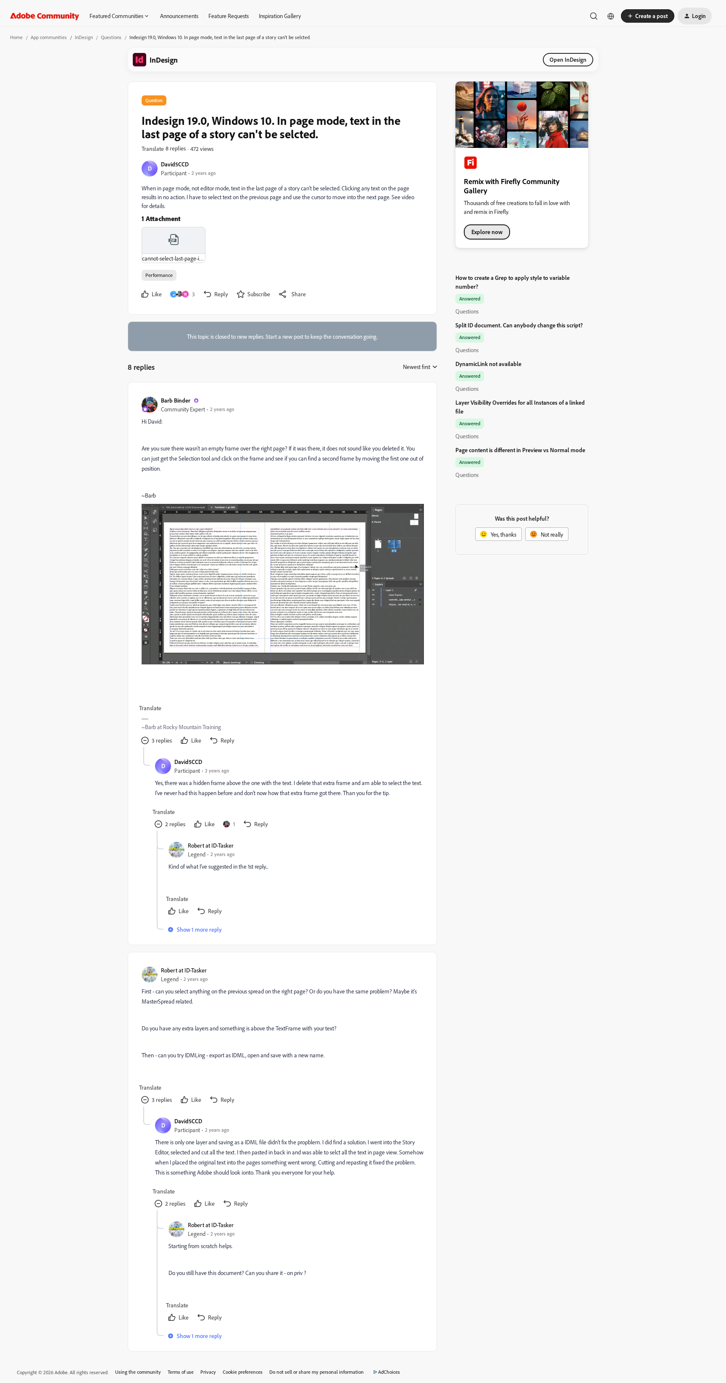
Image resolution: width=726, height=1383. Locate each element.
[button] (647, 16)
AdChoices (389, 1372)
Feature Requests (228, 15)
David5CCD (175, 164)
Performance (159, 275)
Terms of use (181, 1372)
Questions (111, 37)
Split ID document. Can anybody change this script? (519, 325)
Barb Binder (175, 400)
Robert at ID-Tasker (211, 845)
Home (16, 37)
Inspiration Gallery (280, 15)
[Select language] (611, 16)
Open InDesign (568, 59)
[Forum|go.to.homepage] (44, 16)
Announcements (179, 15)
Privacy (208, 1372)
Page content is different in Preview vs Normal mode (520, 449)
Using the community (138, 1372)
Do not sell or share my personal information (316, 1372)
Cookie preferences (243, 1372)
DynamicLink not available (488, 363)
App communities (49, 37)
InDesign (84, 37)
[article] (281, 571)
